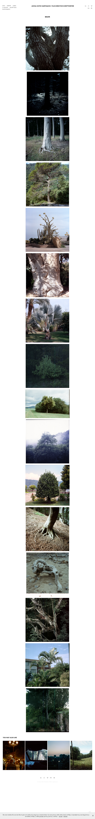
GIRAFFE (9, 5)
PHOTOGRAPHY (6, 9)
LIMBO (14, 5)
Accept (60, 816)
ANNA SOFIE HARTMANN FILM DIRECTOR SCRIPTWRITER (53, 6)
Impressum (55, 781)
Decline (65, 816)
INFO (3, 5)
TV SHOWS (5, 7)
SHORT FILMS (13, 7)
